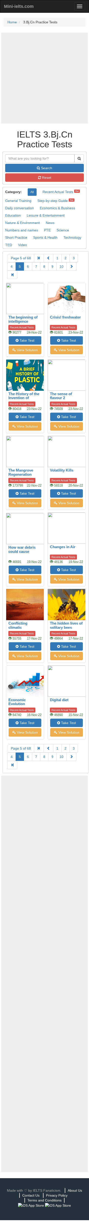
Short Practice (16, 237)
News (50, 223)
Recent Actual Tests (58, 192)
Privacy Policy (56, 1195)
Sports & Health (45, 237)
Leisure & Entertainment (46, 215)
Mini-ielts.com (19, 6)
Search (46, 168)
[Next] (71, 266)
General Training (18, 201)
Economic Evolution (17, 702)
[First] (39, 258)
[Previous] (48, 258)
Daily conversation (19, 208)
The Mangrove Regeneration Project (20, 474)
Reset (46, 178)
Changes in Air (62, 547)
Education (13, 215)
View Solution (27, 350)
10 (62, 266)
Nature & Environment (22, 223)
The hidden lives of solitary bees (66, 625)
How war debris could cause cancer (22, 551)
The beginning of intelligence (23, 319)
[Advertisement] (44, 78)
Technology (72, 237)
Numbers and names (21, 230)
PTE (47, 230)
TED (8, 245)
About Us (75, 1190)
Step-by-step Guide (52, 201)
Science (63, 230)
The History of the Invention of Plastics (23, 398)
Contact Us (31, 1195)
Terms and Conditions (44, 1200)
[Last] (12, 275)
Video (22, 245)
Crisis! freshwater (65, 317)
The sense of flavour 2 (61, 396)
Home (12, 22)
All (32, 192)
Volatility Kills (61, 470)
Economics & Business (57, 208)
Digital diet (59, 700)
